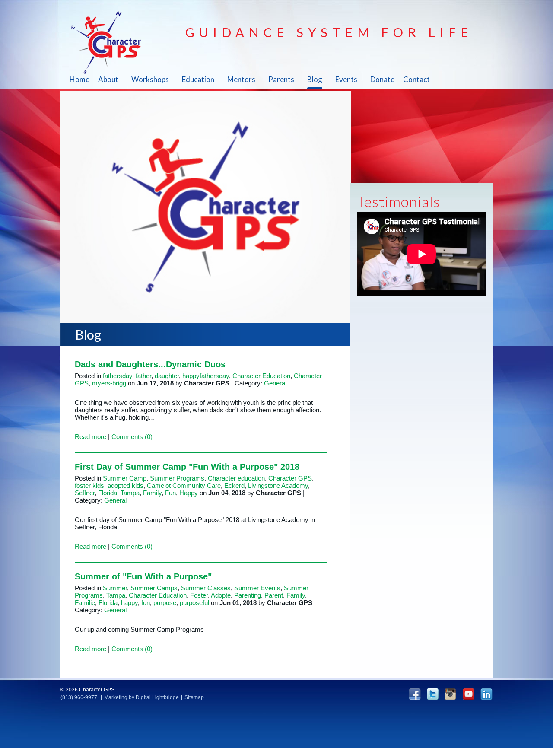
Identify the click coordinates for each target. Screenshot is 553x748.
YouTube (468, 694)
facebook (415, 694)
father (143, 375)
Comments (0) (132, 436)
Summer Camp (124, 478)
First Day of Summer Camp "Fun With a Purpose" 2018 (187, 466)
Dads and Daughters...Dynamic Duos (150, 364)
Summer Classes (206, 588)
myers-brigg (109, 383)
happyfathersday (205, 375)
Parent (273, 595)
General (275, 383)
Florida (107, 493)
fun (145, 602)
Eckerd (234, 485)
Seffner (85, 493)
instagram (450, 694)
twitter (433, 694)
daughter (167, 375)
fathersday (117, 375)
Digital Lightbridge (157, 697)
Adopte (221, 595)
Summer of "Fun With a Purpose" (143, 576)
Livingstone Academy (278, 485)
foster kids (89, 485)
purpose (164, 602)
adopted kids (125, 485)
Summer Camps (154, 588)
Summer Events (257, 588)
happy (129, 602)
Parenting (247, 595)
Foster (199, 595)
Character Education (261, 375)
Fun (170, 493)
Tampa (130, 493)
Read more (90, 436)
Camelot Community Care (184, 485)
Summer (115, 588)
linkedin (486, 694)
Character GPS (111, 42)
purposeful (194, 602)
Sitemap (194, 697)
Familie (85, 602)
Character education (236, 478)
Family (152, 493)
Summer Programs (177, 478)
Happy (188, 493)
